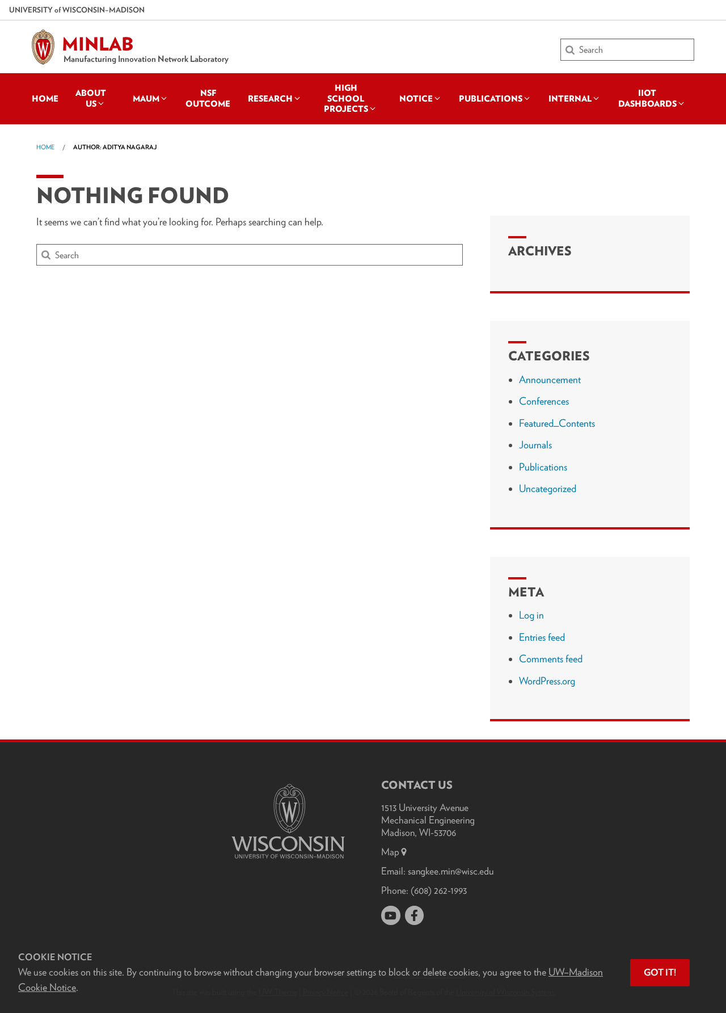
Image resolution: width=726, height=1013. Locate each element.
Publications (490, 99)
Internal (570, 99)
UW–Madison (77, 9)
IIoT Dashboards (647, 98)
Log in (531, 615)
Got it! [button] (660, 972)
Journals (535, 445)
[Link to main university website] (288, 860)
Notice (416, 99)
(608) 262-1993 (439, 890)
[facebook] (414, 915)
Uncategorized (547, 488)
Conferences (544, 401)
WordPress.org (547, 681)
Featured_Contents (557, 423)
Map (390, 852)
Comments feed (551, 659)
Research (270, 99)
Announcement (550, 379)
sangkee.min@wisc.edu (450, 871)
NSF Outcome (207, 98)
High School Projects (346, 98)
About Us (90, 98)
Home (45, 99)
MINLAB (98, 44)
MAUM (146, 99)
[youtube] (390, 915)
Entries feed (542, 637)
